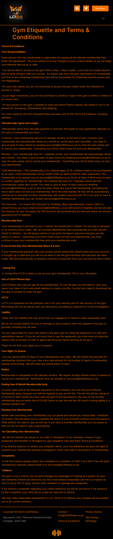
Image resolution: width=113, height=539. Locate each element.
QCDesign (91, 520)
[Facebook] (77, 8)
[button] (103, 18)
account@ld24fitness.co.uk (55, 177)
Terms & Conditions (69, 520)
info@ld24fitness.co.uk (70, 515)
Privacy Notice (93, 511)
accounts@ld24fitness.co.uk (62, 145)
